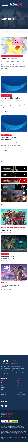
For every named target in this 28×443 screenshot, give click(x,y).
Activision (19, 390)
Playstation (5, 95)
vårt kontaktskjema (16, 434)
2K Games (19, 382)
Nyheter (10, 227)
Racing (9, 56)
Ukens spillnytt (6, 230)
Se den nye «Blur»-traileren (11, 98)
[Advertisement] (14, 306)
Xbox (10, 95)
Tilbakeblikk (19, 56)
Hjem (2, 31)
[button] (26, 4)
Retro (13, 56)
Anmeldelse (5, 254)
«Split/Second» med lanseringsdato (8, 138)
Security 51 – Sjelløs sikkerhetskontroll (8, 257)
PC (13, 227)
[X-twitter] (2, 406)
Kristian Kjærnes (9, 416)
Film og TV (4, 392)
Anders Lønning (10, 413)
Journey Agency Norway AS (16, 437)
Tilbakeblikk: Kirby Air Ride (10, 58)
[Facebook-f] (6, 406)
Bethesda (19, 396)
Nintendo (4, 56)
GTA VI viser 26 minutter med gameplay (10, 286)
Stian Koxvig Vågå (11, 414)
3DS (18, 385)
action (18, 387)
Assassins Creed (21, 394)
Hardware (3, 394)
